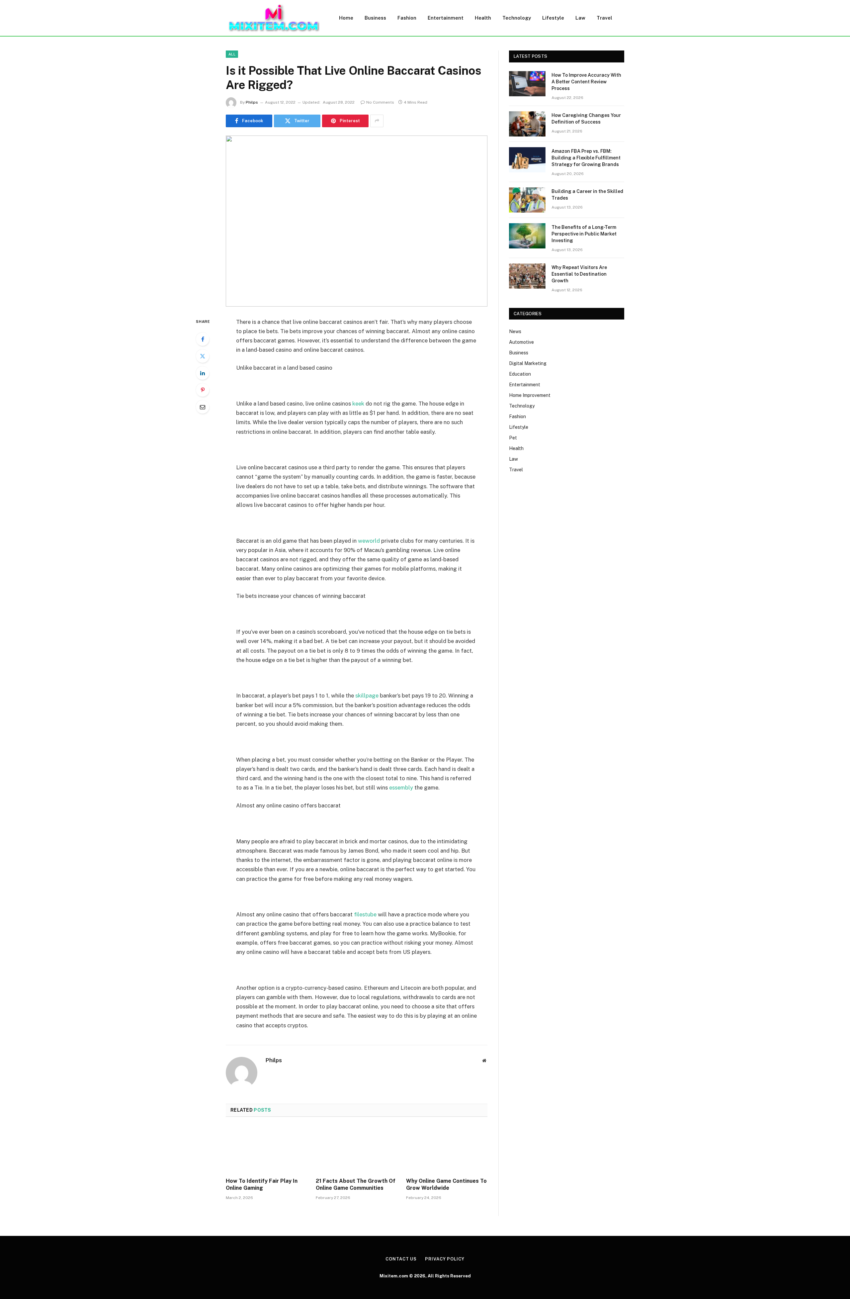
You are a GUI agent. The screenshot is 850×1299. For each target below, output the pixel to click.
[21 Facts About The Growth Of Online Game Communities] (356, 1149)
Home (346, 18)
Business (375, 18)
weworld (369, 540)
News (515, 331)
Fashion (406, 18)
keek (358, 403)
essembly (401, 787)
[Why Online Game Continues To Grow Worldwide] (446, 1149)
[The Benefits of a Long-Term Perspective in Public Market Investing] (527, 235)
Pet (513, 437)
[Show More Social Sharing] (376, 121)
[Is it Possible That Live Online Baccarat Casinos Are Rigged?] (356, 221)
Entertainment (446, 18)
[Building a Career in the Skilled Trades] (527, 200)
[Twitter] (202, 356)
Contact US (401, 1258)
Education (520, 374)
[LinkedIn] (202, 373)
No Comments (380, 102)
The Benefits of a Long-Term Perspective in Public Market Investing (584, 234)
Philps (252, 102)
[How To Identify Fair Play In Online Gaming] (266, 1149)
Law (580, 18)
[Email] (202, 407)
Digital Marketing (528, 363)
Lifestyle (553, 18)
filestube (365, 914)
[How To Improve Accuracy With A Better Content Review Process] (527, 83)
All (231, 54)
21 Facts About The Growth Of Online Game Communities (355, 1184)
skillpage (367, 695)
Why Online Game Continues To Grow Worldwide (446, 1184)
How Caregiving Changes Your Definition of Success (586, 119)
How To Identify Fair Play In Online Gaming (262, 1184)
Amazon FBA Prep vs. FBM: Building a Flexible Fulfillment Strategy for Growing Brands (586, 157)
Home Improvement (530, 395)
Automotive (521, 342)
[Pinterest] (202, 390)
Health (483, 18)
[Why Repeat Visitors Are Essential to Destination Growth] (527, 276)
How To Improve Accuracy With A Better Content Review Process (586, 81)
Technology (516, 18)
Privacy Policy (445, 1258)
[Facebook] (202, 339)
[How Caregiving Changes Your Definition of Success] (527, 124)
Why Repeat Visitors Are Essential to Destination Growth (579, 274)
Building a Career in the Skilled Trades (587, 195)
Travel (604, 18)
